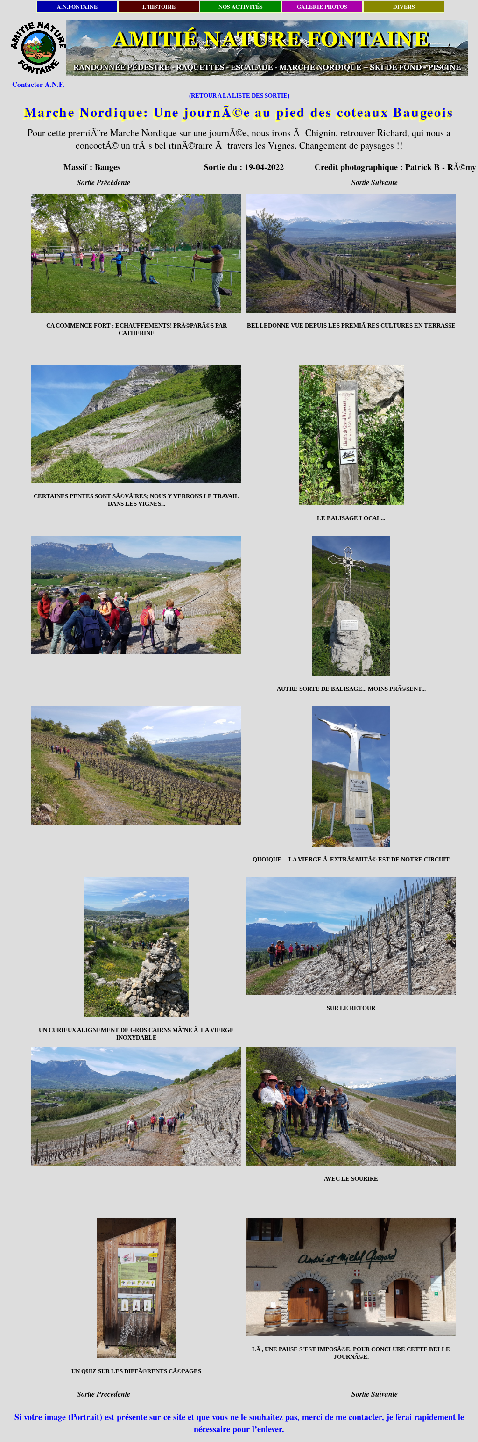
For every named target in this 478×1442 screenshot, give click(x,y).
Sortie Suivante (374, 182)
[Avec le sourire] (351, 1106)
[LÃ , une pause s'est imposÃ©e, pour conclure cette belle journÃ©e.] (351, 1277)
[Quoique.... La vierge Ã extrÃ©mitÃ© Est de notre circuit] (351, 776)
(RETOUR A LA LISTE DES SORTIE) (239, 95)
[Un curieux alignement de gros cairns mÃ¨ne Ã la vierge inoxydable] (136, 947)
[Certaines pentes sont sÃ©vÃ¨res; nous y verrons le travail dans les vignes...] (136, 424)
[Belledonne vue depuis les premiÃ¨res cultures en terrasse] (351, 253)
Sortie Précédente (103, 182)
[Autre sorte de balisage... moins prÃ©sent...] (351, 606)
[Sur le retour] (351, 936)
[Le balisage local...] (351, 435)
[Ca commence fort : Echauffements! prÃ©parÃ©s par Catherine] (136, 253)
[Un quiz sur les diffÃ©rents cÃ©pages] (136, 1288)
